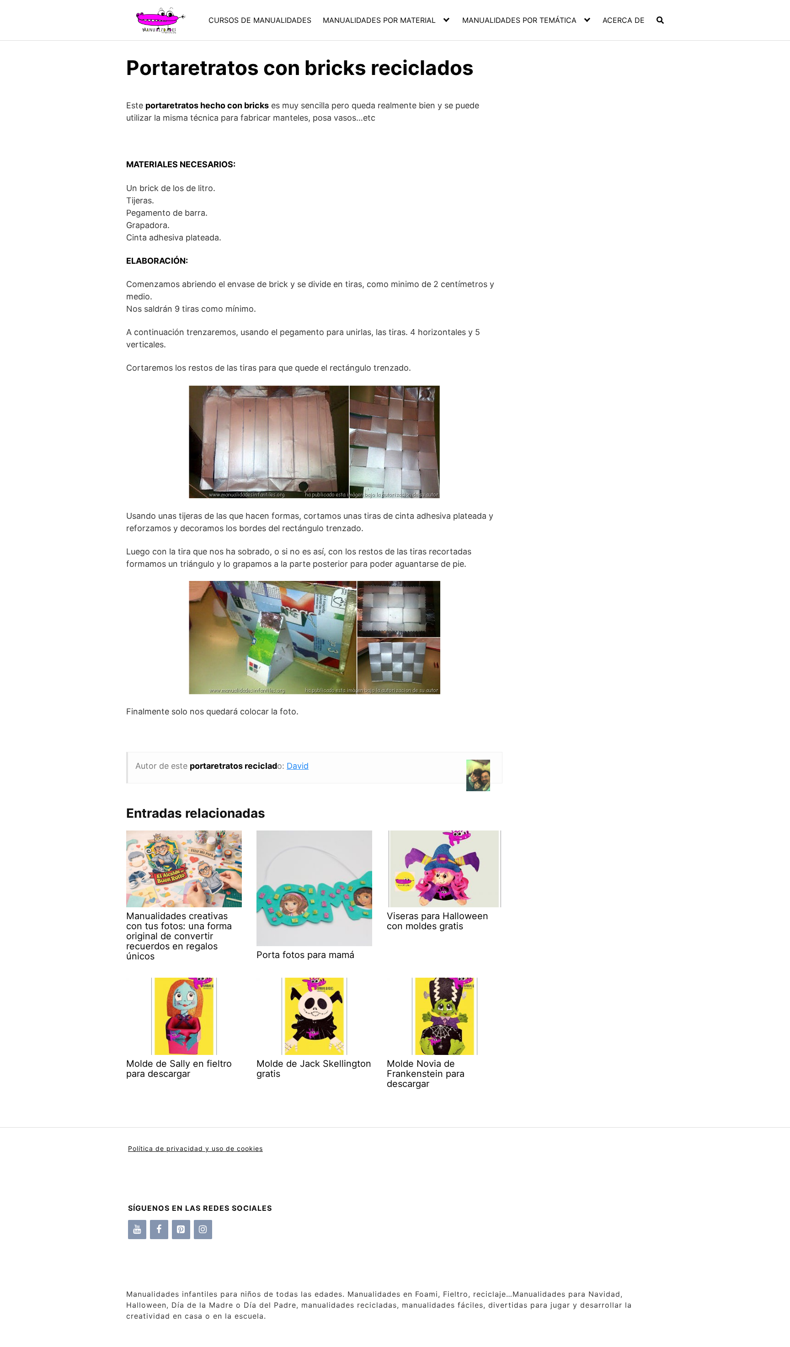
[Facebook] (159, 1229)
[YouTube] (137, 1229)
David (298, 766)
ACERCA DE (624, 20)
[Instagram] (203, 1229)
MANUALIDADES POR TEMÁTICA (519, 20)
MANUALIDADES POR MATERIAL (379, 20)
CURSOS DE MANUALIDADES (259, 20)
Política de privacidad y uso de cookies (195, 1148)
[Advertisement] (583, 247)
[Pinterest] (181, 1229)
